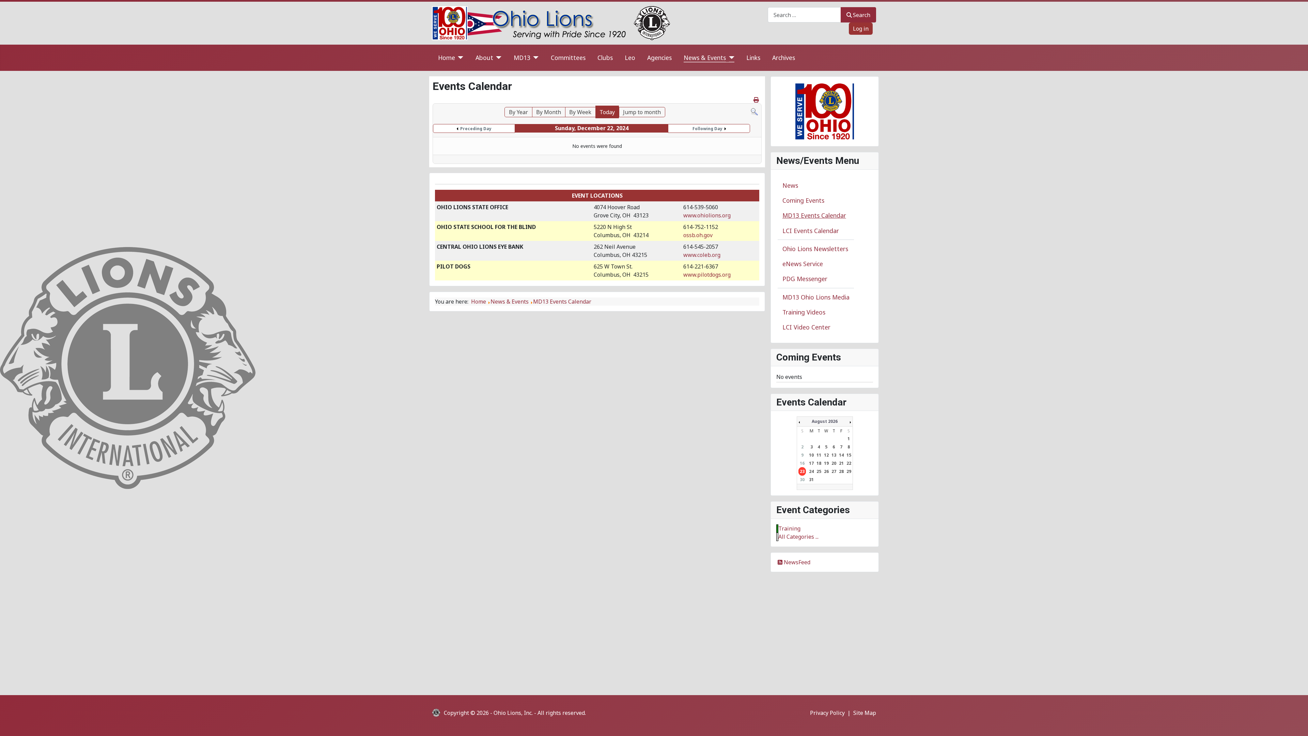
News (790, 185)
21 (841, 463)
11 (818, 455)
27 (833, 471)
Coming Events (803, 200)
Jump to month (642, 112)
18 (818, 463)
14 (841, 455)
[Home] (459, 57)
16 (802, 463)
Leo (630, 57)
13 (833, 455)
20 (833, 463)
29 (848, 471)
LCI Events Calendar (810, 231)
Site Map (864, 713)
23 (802, 471)
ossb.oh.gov (698, 235)
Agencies (659, 57)
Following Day (707, 129)
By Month (548, 112)
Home (446, 57)
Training (789, 528)
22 (848, 463)
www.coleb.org (701, 255)
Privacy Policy (827, 713)
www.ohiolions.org (707, 215)
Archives (783, 57)
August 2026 (825, 421)
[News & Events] (730, 57)
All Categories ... (798, 536)
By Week (580, 112)
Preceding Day (476, 129)
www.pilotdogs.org (707, 274)
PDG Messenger (804, 279)
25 (818, 471)
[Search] (754, 111)
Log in (861, 28)
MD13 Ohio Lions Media (816, 297)
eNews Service (802, 264)
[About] (497, 57)
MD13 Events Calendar (814, 215)
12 (826, 455)
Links (753, 57)
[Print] (756, 100)
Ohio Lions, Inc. (513, 713)
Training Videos (803, 312)
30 (802, 479)
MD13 (522, 57)
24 (811, 471)
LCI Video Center (806, 327)
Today (607, 112)
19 (826, 463)
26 (826, 471)
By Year (518, 112)
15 (848, 455)
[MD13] (534, 57)
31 (811, 479)
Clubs (605, 57)
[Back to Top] (1296, 723)
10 (811, 455)
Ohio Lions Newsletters (815, 249)
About (484, 57)
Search (861, 15)
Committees (568, 57)
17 (811, 463)
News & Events (705, 57)
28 (841, 471)
